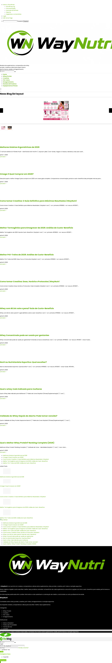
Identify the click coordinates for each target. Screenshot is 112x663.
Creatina (6, 78)
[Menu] (0, 89)
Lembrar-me (6, 650)
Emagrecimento (8, 82)
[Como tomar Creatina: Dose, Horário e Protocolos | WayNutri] (9, 278)
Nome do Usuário (5, 646)
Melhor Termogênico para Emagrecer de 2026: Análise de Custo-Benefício (36, 227)
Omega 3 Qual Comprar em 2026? (17, 174)
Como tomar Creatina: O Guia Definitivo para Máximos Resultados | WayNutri (38, 201)
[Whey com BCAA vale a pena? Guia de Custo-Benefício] (9, 305)
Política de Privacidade (10, 625)
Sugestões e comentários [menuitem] (13, 14)
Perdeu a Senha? (23, 648)
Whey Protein (7, 76)
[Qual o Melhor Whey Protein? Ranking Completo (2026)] (9, 439)
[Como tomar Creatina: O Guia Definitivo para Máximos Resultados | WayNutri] (9, 197)
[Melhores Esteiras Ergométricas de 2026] (9, 144)
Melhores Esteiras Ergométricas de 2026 (19, 147)
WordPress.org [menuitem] (10, 6)
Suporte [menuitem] (8, 12)
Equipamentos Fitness (10, 86)
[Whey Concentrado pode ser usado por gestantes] (9, 332)
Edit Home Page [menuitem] (7, 18)
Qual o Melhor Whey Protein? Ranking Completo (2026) (27, 442)
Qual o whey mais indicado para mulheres (21, 389)
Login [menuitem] (4, 16)
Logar (1, 651)
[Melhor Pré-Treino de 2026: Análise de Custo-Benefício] (9, 251)
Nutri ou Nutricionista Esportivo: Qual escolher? (23, 362)
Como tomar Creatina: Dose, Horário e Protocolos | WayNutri (29, 281)
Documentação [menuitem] (10, 8)
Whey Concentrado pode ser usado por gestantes (24, 335)
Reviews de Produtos (9, 84)
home (5, 74)
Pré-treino (6, 80)
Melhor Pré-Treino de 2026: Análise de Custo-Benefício (27, 254)
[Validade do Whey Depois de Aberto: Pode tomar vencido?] (9, 412)
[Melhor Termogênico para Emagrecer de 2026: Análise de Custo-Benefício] (9, 224)
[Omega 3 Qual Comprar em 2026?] (9, 171)
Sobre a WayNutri (8, 623)
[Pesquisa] (15, 71)
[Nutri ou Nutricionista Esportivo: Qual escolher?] (9, 359)
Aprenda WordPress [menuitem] (12, 10)
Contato (5, 629)
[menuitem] (9, 4)
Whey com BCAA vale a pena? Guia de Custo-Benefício (27, 308)
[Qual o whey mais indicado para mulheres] (9, 386)
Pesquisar (20, 21)
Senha (2, 648)
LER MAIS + (3, 157)
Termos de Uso (7, 627)
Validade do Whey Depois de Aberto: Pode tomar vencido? (28, 416)
